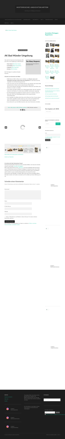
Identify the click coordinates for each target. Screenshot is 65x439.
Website (6, 211)
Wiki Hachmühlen (17, 65)
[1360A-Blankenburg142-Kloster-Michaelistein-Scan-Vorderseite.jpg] (57, 52)
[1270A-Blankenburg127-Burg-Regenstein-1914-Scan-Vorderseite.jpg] (57, 57)
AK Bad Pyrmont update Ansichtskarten (52, 98)
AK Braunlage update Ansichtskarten (51, 96)
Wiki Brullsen (14, 69)
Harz (42, 19)
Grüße (56, 19)
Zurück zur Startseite (9, 156)
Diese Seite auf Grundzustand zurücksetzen (14, 154)
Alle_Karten (13, 107)
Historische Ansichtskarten (32, 7)
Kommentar (7, 189)
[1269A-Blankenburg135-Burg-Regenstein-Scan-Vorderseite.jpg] (52, 57)
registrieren (20, 167)
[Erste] (5, 150)
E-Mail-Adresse (8, 206)
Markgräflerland (49, 19)
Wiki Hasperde (15, 67)
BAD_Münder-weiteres (22, 107)
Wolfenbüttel (36, 19)
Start (9, 107)
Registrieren (49, 35)
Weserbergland (26, 19)
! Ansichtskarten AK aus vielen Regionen (13, 19)
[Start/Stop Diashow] (22, 110)
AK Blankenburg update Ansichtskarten (52, 88)
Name (6, 201)
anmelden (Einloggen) (18, 166)
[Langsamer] (21, 110)
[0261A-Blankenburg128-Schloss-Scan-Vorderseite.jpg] (52, 79)
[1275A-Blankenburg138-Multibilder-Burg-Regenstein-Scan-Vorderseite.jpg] (47, 52)
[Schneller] (24, 110)
